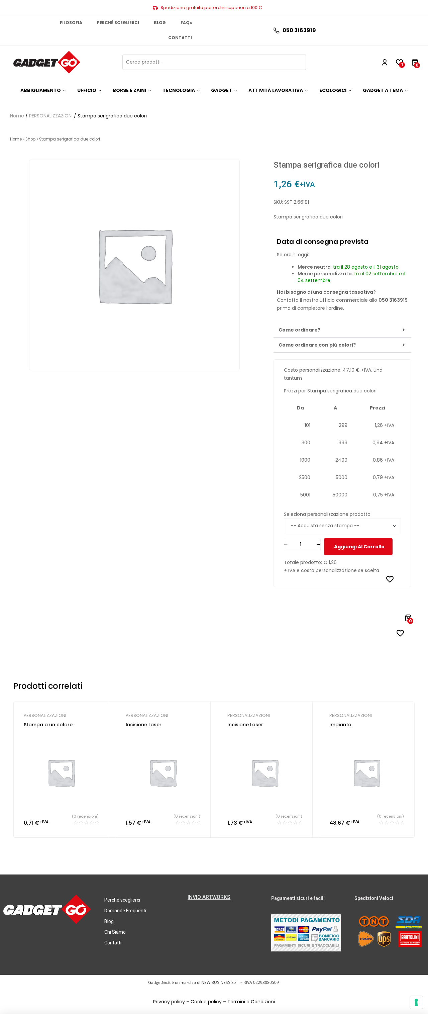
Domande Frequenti (125, 910)
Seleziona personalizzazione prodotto (327, 514)
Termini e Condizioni (251, 1001)
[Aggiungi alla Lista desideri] (390, 579)
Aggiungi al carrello (359, 546)
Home (17, 115)
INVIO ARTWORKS (209, 897)
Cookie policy (206, 1001)
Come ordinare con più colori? (317, 345)
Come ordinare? (299, 330)
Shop (30, 139)
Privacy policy (169, 1001)
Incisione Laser (144, 724)
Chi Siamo (115, 932)
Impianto (340, 724)
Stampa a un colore (48, 724)
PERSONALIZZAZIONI (51, 115)
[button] (342, 330)
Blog (109, 921)
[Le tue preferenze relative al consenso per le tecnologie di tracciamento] (416, 1002)
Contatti (112, 942)
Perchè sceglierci (122, 900)
